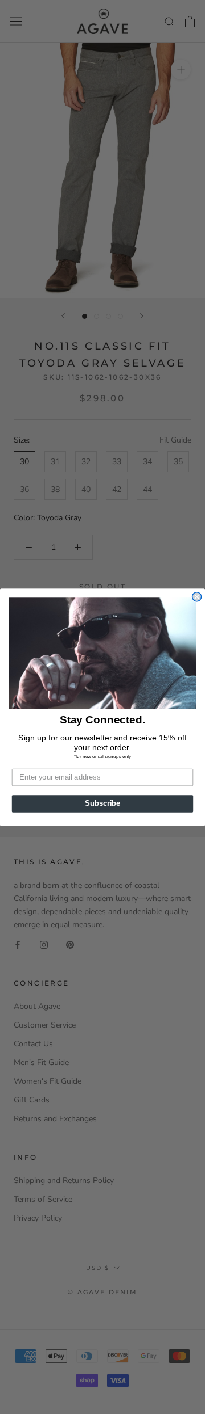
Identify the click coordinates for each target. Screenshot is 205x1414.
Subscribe (102, 803)
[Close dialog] (197, 596)
